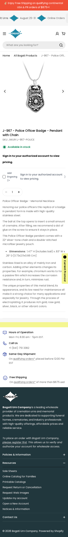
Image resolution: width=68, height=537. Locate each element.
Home (6, 55)
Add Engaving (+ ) (36, 176)
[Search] (61, 45)
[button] (65, 268)
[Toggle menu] (4, 34)
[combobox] (34, 45)
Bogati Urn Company (25, 531)
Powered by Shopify (51, 531)
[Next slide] (62, 91)
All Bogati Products (25, 55)
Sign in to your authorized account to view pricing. (41, 177)
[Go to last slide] (5, 91)
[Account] (57, 34)
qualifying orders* (24, 359)
